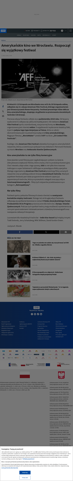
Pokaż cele (25, 477)
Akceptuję (25, 472)
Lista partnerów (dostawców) (9, 468)
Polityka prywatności (28, 459)
